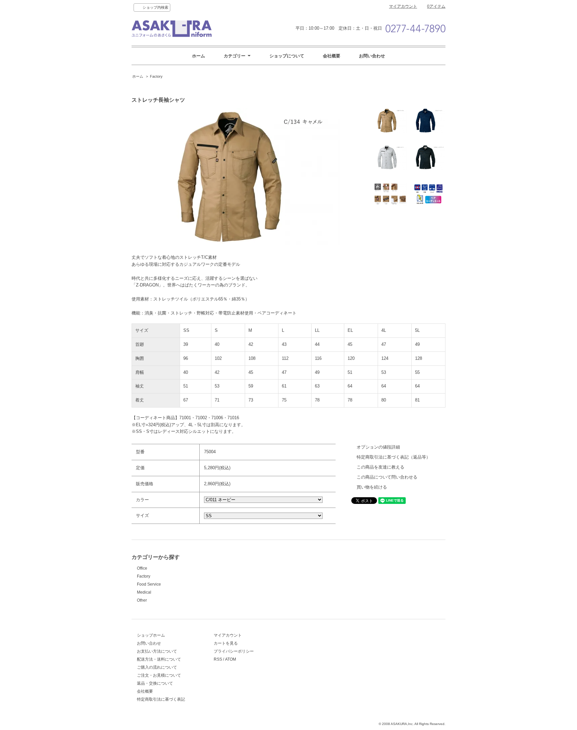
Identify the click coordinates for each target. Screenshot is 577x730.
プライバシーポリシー (234, 651)
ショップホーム (151, 635)
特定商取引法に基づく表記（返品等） (393, 457)
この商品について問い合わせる (387, 477)
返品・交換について (155, 683)
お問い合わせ (372, 55)
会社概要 (331, 55)
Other (142, 600)
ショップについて (286, 55)
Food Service (149, 584)
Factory (156, 76)
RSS (218, 659)
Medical (144, 592)
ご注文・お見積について (159, 675)
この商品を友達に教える (380, 467)
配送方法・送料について (159, 659)
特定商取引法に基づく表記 (161, 699)
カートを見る (226, 643)
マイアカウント (403, 6)
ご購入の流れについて (157, 667)
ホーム (198, 55)
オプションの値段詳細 (378, 447)
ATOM (230, 659)
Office (142, 568)
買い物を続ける (372, 487)
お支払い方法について (157, 651)
